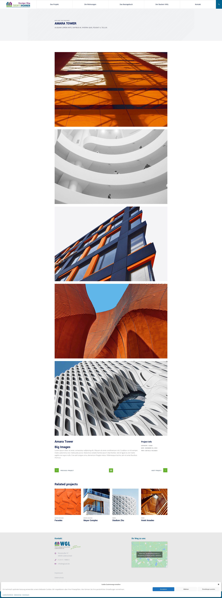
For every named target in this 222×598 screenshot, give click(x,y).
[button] (218, 584)
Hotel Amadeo (147, 520)
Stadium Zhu (118, 520)
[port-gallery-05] (111, 398)
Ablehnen (186, 589)
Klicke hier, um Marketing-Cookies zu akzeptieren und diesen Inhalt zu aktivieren (149, 554)
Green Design (59, 518)
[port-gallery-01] (111, 89)
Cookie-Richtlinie (8, 595)
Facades (154, 450)
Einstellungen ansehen (208, 589)
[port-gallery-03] (111, 244)
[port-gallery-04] (111, 321)
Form (151, 445)
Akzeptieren (163, 589)
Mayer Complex (91, 520)
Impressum (25, 595)
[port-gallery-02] (111, 166)
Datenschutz (17, 595)
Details (148, 450)
